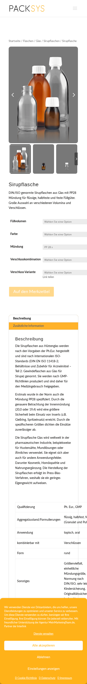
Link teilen (48, 277)
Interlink (21, 626)
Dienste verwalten (43, 634)
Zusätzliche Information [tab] (28, 326)
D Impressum (64, 678)
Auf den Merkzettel (31, 292)
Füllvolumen (18, 221)
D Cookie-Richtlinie (26, 678)
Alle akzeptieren (43, 645)
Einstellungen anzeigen (44, 668)
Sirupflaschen (52, 41)
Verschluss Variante (22, 272)
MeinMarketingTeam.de (62, 622)
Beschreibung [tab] (22, 318)
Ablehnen (43, 657)
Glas (38, 41)
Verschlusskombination (25, 259)
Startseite (14, 41)
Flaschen (28, 41)
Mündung (16, 246)
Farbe (14, 234)
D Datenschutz (47, 678)
